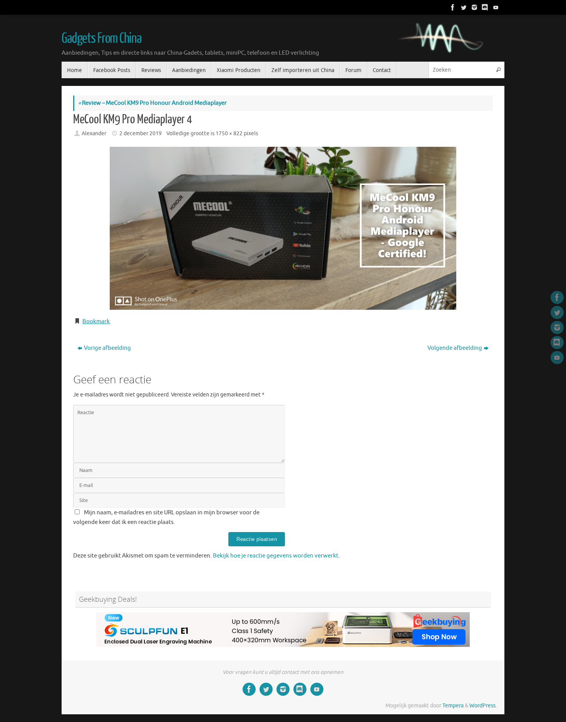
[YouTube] (495, 7)
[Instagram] (473, 7)
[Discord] (484, 7)
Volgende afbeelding (454, 348)
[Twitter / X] (462, 7)
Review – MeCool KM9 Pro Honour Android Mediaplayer (152, 103)
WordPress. (483, 705)
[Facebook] (452, 7)
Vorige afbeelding (107, 348)
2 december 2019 (140, 133)
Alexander (94, 133)
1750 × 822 (229, 133)
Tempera (453, 705)
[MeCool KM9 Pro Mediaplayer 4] (283, 228)
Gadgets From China (101, 38)
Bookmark (96, 321)
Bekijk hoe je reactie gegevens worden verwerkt (275, 555)
